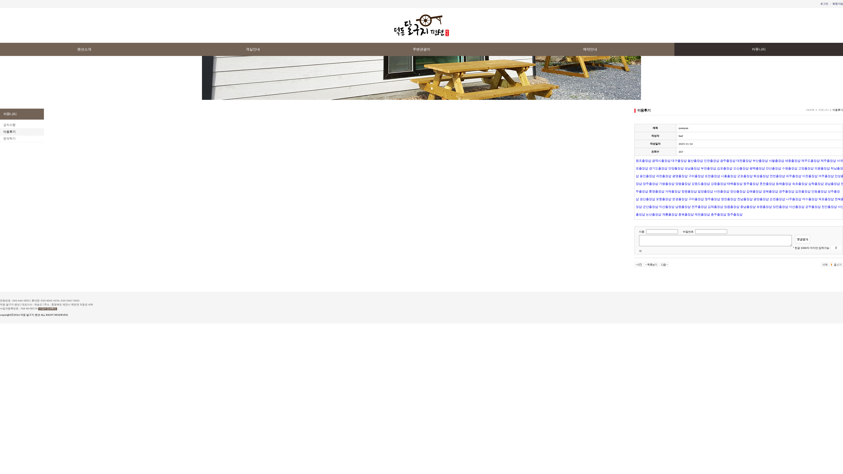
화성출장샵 (761, 176)
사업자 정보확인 (47, 308)
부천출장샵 (708, 168)
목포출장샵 (826, 199)
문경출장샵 (680, 199)
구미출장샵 (696, 199)
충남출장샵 (748, 206)
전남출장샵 (745, 199)
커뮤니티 (759, 49)
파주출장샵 (793, 176)
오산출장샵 (741, 168)
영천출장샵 (728, 199)
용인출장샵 (647, 176)
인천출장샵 (711, 160)
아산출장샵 (796, 206)
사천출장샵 (721, 191)
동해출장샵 (783, 183)
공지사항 (9, 125)
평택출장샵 (757, 168)
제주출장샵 (828, 160)
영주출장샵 (712, 199)
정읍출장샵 (731, 206)
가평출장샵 (666, 183)
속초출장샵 (799, 183)
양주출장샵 (650, 183)
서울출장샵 (776, 160)
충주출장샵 (718, 214)
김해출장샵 (754, 191)
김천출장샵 (803, 191)
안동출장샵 (819, 191)
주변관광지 (421, 49)
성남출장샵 (692, 168)
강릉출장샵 (718, 183)
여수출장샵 (810, 199)
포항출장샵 (663, 199)
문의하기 (9, 138)
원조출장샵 (643, 160)
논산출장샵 (653, 214)
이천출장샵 (810, 176)
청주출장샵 (734, 214)
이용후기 (9, 131)
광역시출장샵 (661, 160)
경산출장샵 (647, 199)
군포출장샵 (745, 176)
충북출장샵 (686, 214)
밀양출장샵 (705, 191)
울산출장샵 (695, 160)
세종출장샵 (792, 160)
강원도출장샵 (701, 183)
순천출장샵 (777, 199)
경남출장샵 (832, 183)
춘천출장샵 (767, 183)
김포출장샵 (724, 168)
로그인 (824, 3)
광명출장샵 (680, 176)
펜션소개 (84, 49)
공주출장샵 (813, 206)
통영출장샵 (656, 191)
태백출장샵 (734, 183)
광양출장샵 (761, 199)
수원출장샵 (789, 168)
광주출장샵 (727, 160)
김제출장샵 (715, 206)
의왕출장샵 (822, 168)
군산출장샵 (650, 206)
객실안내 (253, 49)
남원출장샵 (683, 206)
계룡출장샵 (669, 214)
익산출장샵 (666, 206)
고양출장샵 (806, 168)
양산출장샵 (738, 191)
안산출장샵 (773, 168)
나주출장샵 (793, 199)
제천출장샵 (702, 214)
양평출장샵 (683, 183)
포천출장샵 (712, 176)
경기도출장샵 (658, 168)
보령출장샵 (764, 206)
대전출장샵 (744, 160)
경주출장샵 (786, 191)
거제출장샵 (673, 191)
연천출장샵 (777, 176)
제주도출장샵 (810, 160)
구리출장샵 (696, 176)
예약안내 (590, 49)
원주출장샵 (751, 183)
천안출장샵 (829, 206)
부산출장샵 (760, 160)
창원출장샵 (689, 191)
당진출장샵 (780, 206)
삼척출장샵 (816, 183)
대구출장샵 (679, 160)
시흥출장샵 (728, 176)
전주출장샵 (699, 206)
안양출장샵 (676, 168)
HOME (810, 110)
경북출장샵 (770, 191)
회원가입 (837, 3)
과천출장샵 (663, 176)
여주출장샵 (826, 176)
